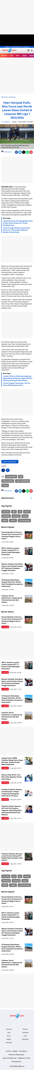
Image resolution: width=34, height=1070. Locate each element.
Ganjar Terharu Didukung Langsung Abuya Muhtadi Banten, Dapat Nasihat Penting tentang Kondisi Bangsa (17, 378)
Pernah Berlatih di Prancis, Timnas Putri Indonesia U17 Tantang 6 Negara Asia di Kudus (12, 535)
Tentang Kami (16, 1061)
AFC (14, 512)
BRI (20, 477)
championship (24, 520)
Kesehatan (25, 1039)
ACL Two (6, 512)
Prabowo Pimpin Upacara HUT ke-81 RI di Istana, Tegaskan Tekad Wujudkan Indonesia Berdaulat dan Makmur (12, 810)
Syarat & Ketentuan (10, 1058)
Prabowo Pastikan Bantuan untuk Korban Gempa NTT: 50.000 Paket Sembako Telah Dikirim (12, 857)
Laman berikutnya (9, 462)
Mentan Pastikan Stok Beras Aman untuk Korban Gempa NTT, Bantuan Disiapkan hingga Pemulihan (12, 567)
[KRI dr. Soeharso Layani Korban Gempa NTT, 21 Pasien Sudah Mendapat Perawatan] (28, 551)
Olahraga (12, 97)
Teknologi (9, 1042)
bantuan (16, 516)
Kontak (8, 1051)
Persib (5, 485)
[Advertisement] (17, 17)
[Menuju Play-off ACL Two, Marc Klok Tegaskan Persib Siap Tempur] (28, 778)
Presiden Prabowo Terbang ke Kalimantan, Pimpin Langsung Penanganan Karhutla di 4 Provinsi (12, 792)
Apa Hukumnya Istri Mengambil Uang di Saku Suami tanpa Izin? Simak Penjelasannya (17, 223)
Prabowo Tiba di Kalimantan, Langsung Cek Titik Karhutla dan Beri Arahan (12, 599)
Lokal (11, 55)
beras (25, 516)
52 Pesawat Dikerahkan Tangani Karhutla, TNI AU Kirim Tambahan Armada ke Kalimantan (12, 583)
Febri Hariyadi (8, 481)
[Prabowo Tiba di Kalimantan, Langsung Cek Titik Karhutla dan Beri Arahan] (28, 599)
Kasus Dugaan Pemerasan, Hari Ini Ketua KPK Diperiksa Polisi (16, 384)
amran (27, 512)
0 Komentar (7, 152)
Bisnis (18, 55)
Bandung (6, 516)
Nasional (4, 55)
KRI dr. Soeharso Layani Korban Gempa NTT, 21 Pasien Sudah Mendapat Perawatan (11, 551)
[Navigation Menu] (32, 50)
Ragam (24, 55)
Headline (5, 672)
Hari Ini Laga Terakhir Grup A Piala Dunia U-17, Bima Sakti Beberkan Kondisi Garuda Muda (16, 230)
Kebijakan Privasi (24, 1058)
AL (20, 512)
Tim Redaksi (5, 122)
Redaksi (15, 1051)
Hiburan (25, 1029)
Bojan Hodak (11, 477)
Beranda (4, 97)
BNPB (5, 520)
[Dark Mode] (28, 50)
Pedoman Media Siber (16, 1055)
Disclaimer (23, 1051)
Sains (25, 1036)
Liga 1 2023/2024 (22, 481)
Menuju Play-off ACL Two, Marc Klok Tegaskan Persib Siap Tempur (12, 777)
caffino (13, 520)
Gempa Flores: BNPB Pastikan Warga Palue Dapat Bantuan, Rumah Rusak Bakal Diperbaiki (12, 761)
